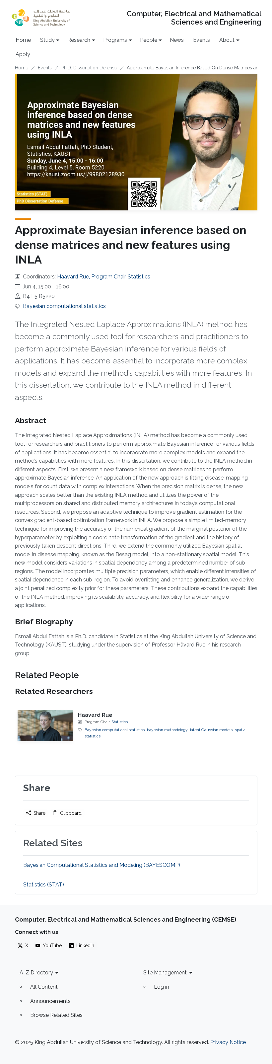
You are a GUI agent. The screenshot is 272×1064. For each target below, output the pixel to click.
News (177, 40)
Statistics (119, 722)
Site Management (165, 972)
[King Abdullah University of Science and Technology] (41, 17)
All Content (44, 987)
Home (23, 40)
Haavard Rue (95, 715)
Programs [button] (115, 40)
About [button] (227, 40)
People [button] (148, 40)
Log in (161, 987)
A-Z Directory (36, 972)
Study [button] (47, 40)
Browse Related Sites (56, 1015)
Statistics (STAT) (43, 884)
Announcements (50, 1001)
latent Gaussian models (211, 729)
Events (201, 40)
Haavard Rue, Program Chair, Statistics (103, 276)
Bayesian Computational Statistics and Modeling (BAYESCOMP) (101, 865)
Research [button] (78, 40)
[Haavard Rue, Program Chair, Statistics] (45, 725)
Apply (23, 54)
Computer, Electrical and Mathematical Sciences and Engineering (194, 18)
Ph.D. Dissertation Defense (89, 67)
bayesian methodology (167, 729)
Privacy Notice (228, 1042)
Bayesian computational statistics (64, 306)
